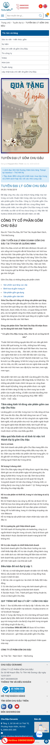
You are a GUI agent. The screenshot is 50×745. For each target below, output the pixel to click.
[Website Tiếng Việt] (41, 6)
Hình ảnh (6, 62)
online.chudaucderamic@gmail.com (17, 736)
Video (4, 58)
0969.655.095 (10, 730)
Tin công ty (7, 53)
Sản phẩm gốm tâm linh (13, 296)
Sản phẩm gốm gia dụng (13, 292)
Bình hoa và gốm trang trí (14, 289)
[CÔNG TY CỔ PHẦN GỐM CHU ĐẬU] (7, 6)
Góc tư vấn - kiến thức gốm (14, 39)
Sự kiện (5, 44)
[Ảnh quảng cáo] (25, 115)
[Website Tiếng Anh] (45, 6)
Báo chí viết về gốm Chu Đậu (15, 49)
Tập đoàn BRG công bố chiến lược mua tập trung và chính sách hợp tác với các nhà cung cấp (24, 177)
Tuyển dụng (7, 67)
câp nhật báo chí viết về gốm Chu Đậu (19, 72)
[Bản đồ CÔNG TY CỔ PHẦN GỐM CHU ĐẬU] (41, 727)
